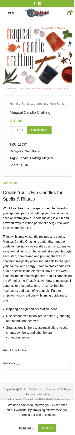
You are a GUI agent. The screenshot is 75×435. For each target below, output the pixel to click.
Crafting (35, 158)
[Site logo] (37, 13)
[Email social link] (39, 4)
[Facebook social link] (34, 4)
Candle (23, 158)
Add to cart (39, 130)
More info (26, 428)
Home (14, 103)
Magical (47, 158)
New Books (57, 103)
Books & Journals (34, 103)
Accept (47, 428)
